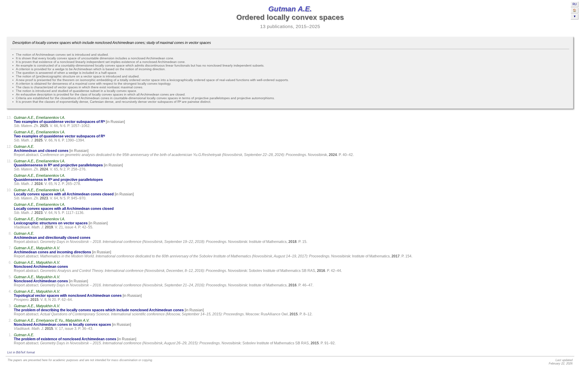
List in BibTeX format (21, 352)
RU (575, 4)
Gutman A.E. (290, 9)
